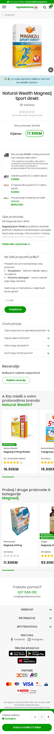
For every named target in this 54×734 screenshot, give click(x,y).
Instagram (37, 639)
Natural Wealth (16, 404)
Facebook (19, 639)
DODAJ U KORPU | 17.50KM (27, 727)
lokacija (15, 201)
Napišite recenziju (16, 380)
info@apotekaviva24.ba (27, 596)
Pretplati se (15, 309)
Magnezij (10, 498)
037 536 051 (27, 592)
